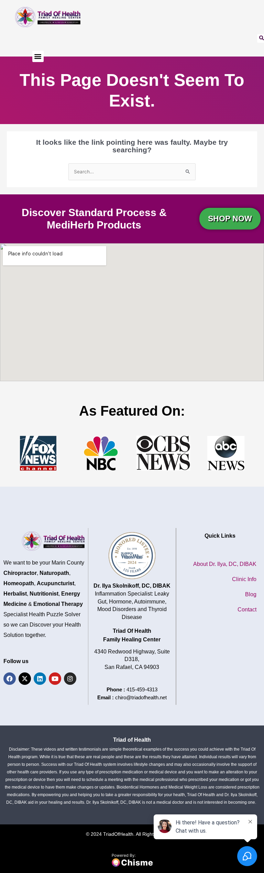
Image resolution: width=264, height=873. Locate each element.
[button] (38, 56)
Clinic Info (244, 579)
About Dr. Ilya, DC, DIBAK (224, 564)
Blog (250, 594)
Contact (247, 609)
